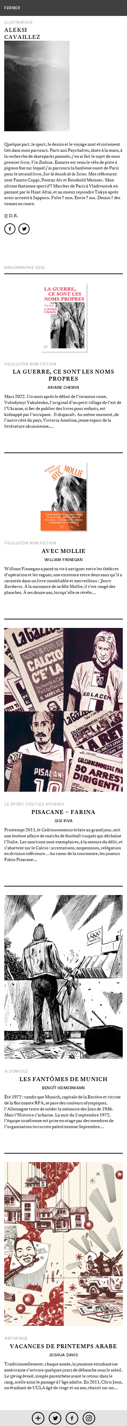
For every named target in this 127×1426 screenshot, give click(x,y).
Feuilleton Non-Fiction (30, 364)
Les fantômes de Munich (63, 1079)
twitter (55, 1418)
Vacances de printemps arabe (63, 1346)
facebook (72, 1418)
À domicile (16, 1071)
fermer (12, 7)
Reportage (16, 1338)
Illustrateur (18, 22)
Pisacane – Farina (63, 812)
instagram (89, 1418)
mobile (38, 1418)
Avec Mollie (64, 551)
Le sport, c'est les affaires (34, 804)
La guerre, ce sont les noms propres (63, 375)
